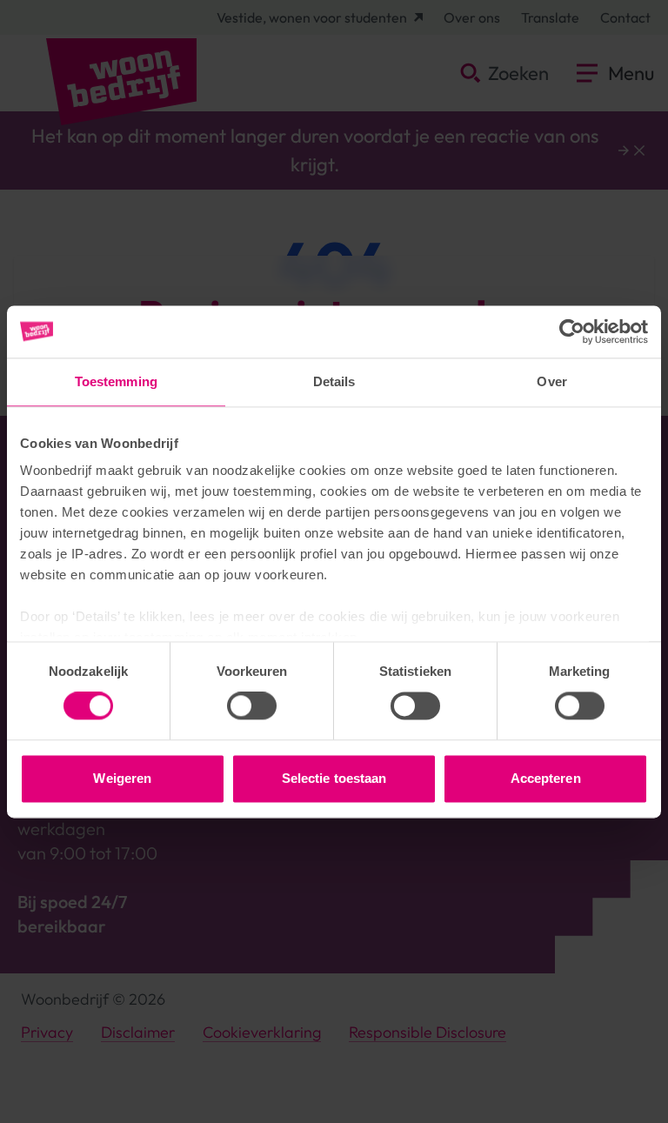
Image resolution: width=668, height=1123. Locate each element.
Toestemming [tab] (116, 381)
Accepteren (546, 778)
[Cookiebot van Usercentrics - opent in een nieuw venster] (572, 331)
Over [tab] (551, 381)
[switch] (252, 706)
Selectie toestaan (334, 778)
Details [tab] (334, 381)
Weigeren (122, 778)
